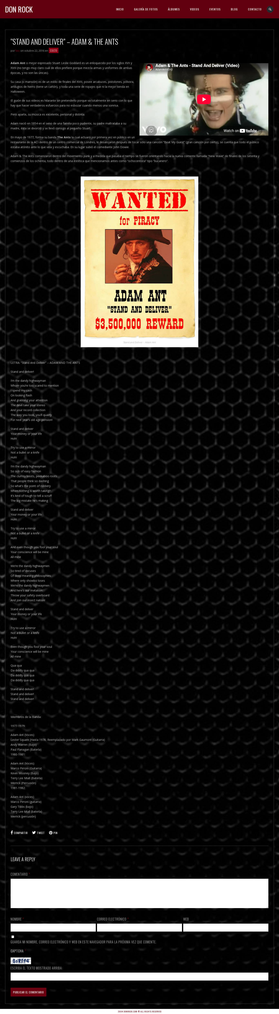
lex (18, 50)
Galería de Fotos (146, 9)
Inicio (120, 9)
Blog (234, 9)
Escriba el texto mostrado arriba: (37, 968)
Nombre (17, 919)
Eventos (215, 9)
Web (186, 919)
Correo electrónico (113, 919)
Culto (53, 50)
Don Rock (19, 9)
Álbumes (174, 9)
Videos (194, 9)
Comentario (20, 874)
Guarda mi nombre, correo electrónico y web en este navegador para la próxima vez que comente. (83, 942)
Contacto (255, 9)
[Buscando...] (270, 9)
